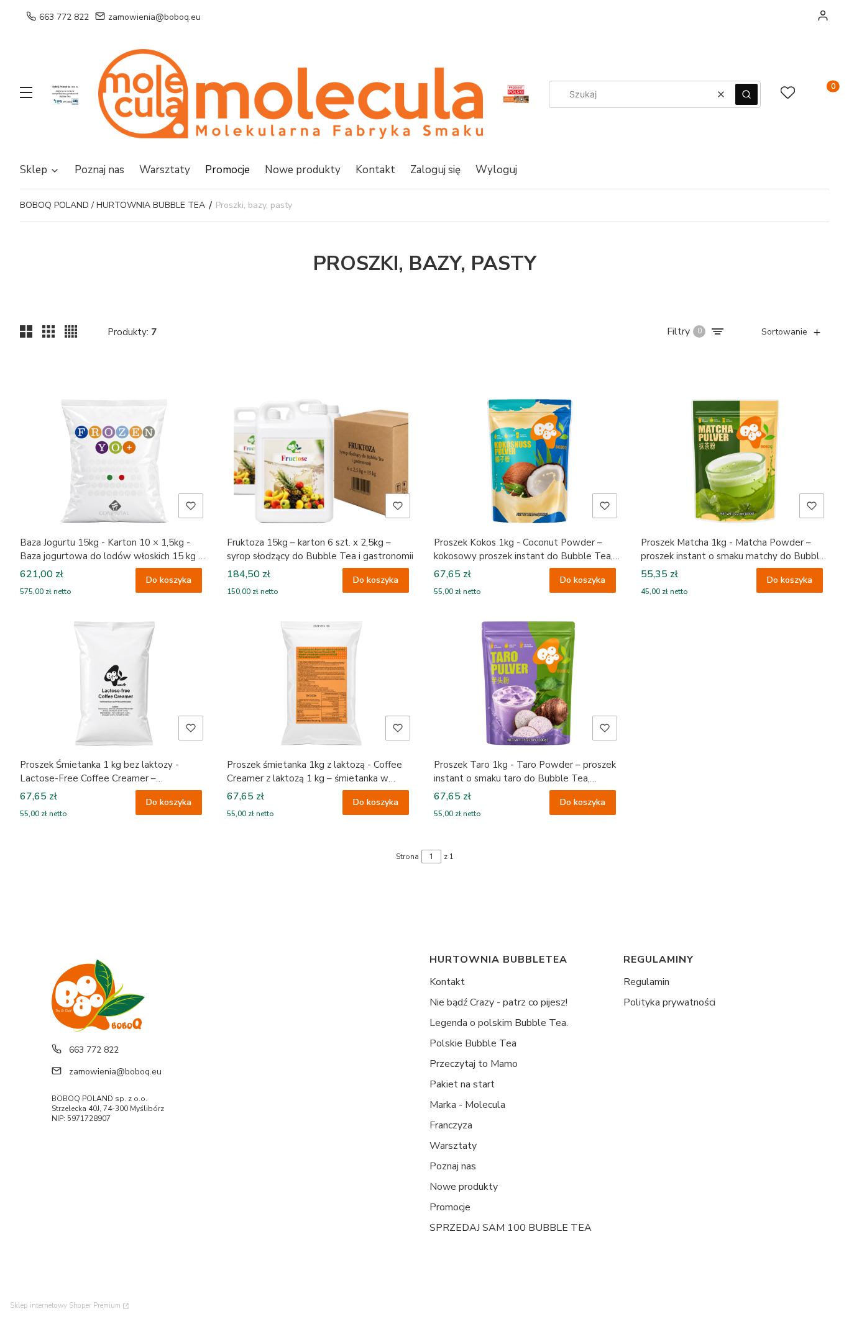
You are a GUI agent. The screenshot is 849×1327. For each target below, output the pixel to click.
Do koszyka (168, 580)
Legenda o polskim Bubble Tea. (498, 1023)
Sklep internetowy (65, 1305)
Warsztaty (453, 1146)
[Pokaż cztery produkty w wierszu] (71, 331)
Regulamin (646, 982)
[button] (26, 94)
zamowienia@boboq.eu (154, 17)
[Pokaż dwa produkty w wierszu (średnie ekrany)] (26, 331)
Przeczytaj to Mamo (473, 1064)
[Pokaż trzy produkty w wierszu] (48, 331)
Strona (407, 856)
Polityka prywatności (669, 1002)
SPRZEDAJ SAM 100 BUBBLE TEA (510, 1228)
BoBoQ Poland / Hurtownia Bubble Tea (112, 205)
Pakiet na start (462, 1084)
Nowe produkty (463, 1187)
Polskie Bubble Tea (472, 1043)
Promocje (449, 1207)
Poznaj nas (452, 1166)
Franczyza (450, 1125)
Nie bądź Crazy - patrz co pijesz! (498, 1002)
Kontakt (447, 982)
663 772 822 (64, 17)
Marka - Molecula (467, 1105)
